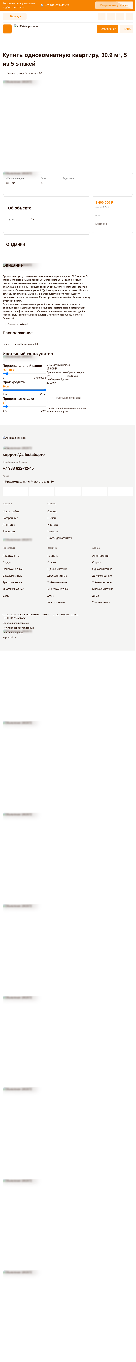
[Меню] (7, 28)
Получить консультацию (114, 5)
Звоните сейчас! (18, 324)
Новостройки (9, 548)
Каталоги (7, 503)
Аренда (96, 548)
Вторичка (52, 548)
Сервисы (51, 503)
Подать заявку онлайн (68, 397)
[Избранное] (101, 16)
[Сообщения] (120, 16)
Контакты (101, 223)
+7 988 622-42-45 (57, 5)
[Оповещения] (129, 16)
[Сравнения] (111, 16)
